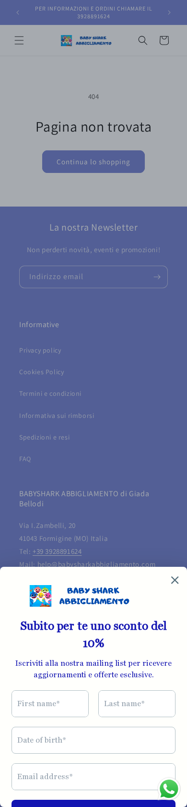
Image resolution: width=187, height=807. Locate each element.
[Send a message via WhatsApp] (169, 789)
